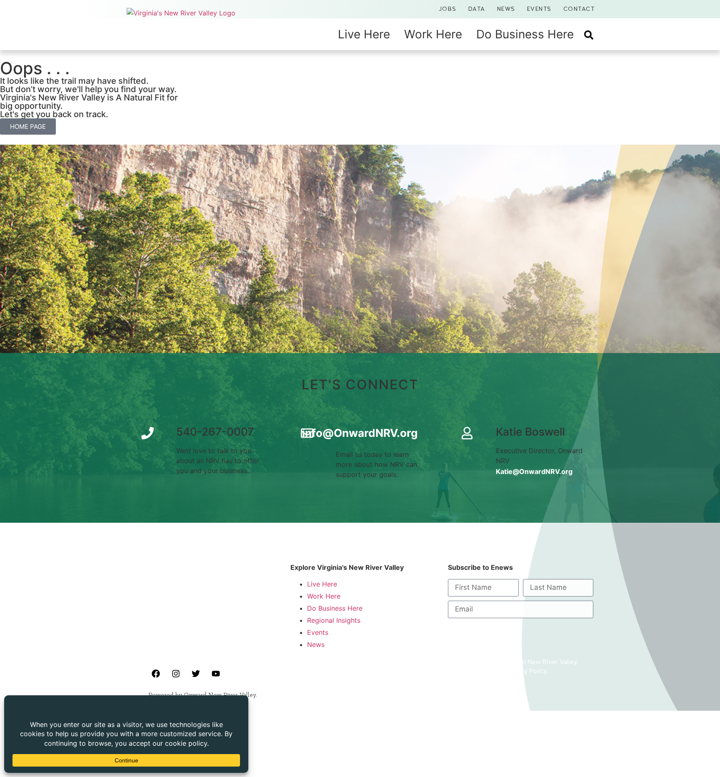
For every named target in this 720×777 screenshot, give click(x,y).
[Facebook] (156, 673)
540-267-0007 (215, 431)
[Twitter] (196, 673)
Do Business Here (525, 34)
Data (476, 9)
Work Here (433, 34)
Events (539, 9)
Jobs (448, 9)
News (506, 9)
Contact (579, 9)
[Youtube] (216, 673)
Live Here (364, 34)
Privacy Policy (526, 671)
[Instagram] (176, 673)
